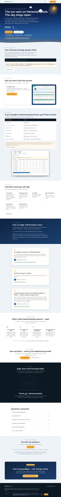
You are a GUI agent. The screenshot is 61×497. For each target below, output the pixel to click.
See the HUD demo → (36, 357)
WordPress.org (23, 279)
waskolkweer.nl (24, 259)
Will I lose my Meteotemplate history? (19, 412)
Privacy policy (6, 493)
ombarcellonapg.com (25, 303)
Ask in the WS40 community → (11, 147)
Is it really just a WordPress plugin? (18, 423)
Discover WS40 (52, 1)
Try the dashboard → (18, 32)
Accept (46, 494)
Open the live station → (12, 93)
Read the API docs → (10, 69)
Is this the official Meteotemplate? (18, 427)
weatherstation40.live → (51, 486)
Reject (42, 494)
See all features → (9, 213)
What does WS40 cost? (16, 415)
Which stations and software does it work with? (21, 419)
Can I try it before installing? (17, 430)
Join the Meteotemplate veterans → (30, 475)
